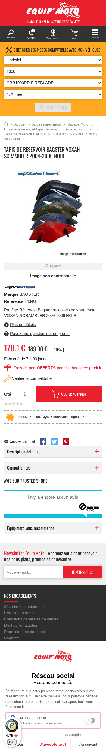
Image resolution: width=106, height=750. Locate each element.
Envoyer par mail (22, 441)
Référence (14, 301)
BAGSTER (29, 294)
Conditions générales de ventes (31, 619)
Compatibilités (18, 467)
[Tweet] (54, 442)
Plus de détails (23, 324)
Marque (11, 294)
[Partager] (43, 442)
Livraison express (19, 613)
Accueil (6, 124)
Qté (7, 394)
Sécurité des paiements (24, 606)
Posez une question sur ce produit (40, 333)
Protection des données (24, 631)
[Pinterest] (66, 442)
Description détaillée (23, 451)
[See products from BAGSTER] (20, 287)
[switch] (12, 742)
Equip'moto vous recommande (30, 528)
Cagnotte (12, 638)
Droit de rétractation (21, 625)
